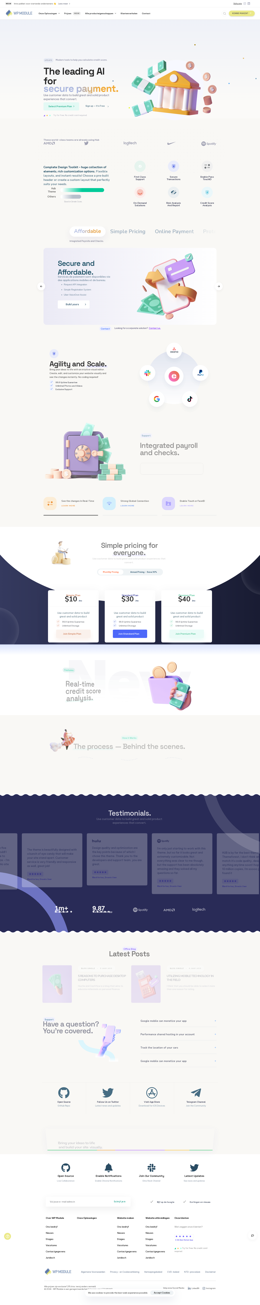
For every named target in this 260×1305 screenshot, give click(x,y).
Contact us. (155, 328)
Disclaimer (210, 1272)
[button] (223, 13)
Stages (49, 1239)
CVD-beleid (173, 1272)
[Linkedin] (248, 3)
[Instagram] (244, 3)
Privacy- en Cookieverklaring (124, 1272)
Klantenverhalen (129, 13)
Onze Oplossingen (48, 13)
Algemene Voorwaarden (93, 1272)
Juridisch (50, 1257)
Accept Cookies (162, 1292)
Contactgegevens (55, 1251)
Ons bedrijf (52, 1226)
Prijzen (71, 13)
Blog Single (89, 967)
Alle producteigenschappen (99, 13)
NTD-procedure (192, 1272)
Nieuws (50, 1232)
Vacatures (51, 1245)
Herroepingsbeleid (153, 1272)
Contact (146, 13)
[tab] (88, 231)
